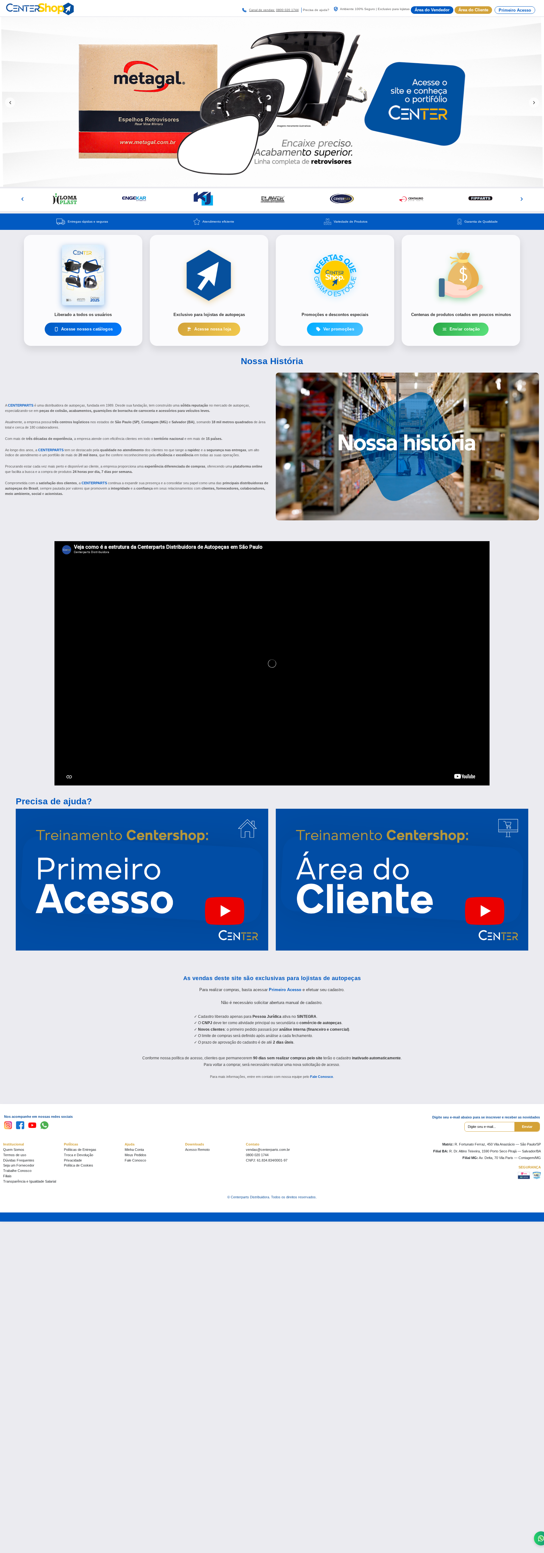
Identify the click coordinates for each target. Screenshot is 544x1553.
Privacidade (73, 1160)
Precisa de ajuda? (54, 801)
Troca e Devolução (78, 1155)
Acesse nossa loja (212, 329)
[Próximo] (521, 199)
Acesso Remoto (197, 1149)
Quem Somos (13, 1149)
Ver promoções (338, 329)
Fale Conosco (321, 1077)
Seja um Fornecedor (18, 1165)
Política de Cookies (78, 1165)
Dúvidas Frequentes (18, 1160)
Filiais (7, 1176)
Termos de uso (14, 1155)
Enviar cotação (465, 329)
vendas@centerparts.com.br (268, 1149)
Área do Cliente (473, 10)
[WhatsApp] (44, 1125)
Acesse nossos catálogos (87, 329)
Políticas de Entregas (80, 1149)
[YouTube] (32, 1125)
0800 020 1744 (287, 10)
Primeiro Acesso (515, 10)
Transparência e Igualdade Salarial (29, 1181)
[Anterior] (22, 199)
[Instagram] (8, 1125)
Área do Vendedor (432, 10)
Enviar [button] (527, 1127)
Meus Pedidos (135, 1155)
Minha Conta (134, 1149)
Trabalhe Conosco (17, 1171)
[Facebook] (20, 1125)
